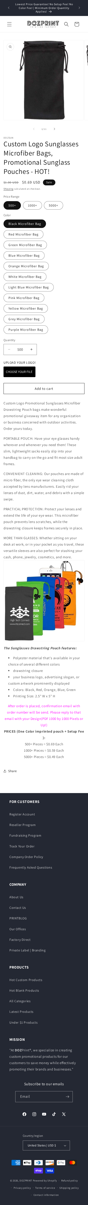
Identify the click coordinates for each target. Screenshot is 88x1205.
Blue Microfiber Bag (24, 255)
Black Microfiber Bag (24, 224)
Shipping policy (69, 1187)
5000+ (53, 205)
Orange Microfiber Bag (26, 266)
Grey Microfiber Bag (24, 319)
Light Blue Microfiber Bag (28, 287)
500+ (12, 205)
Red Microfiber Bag (23, 234)
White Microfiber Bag (25, 277)
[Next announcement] (79, 8)
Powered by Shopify (45, 1180)
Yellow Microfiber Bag (25, 308)
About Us (16, 897)
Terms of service (45, 1187)
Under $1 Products (23, 1022)
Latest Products (21, 1011)
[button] (9, 24)
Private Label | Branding (27, 950)
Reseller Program (22, 825)
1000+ (32, 205)
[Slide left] (34, 129)
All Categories (20, 1001)
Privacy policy (22, 1187)
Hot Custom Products (25, 980)
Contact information (46, 1195)
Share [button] (12, 771)
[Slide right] (54, 129)
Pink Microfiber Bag (23, 298)
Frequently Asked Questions (30, 867)
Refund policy (69, 1180)
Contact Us (17, 908)
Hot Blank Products (24, 990)
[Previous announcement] (9, 8)
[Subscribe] (67, 1096)
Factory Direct (20, 940)
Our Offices (17, 929)
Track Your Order (22, 846)
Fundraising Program (25, 835)
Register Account (22, 814)
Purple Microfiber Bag (25, 329)
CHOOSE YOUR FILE (19, 372)
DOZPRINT (25, 1180)
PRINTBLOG (18, 918)
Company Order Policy (26, 857)
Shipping (8, 188)
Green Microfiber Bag (25, 245)
